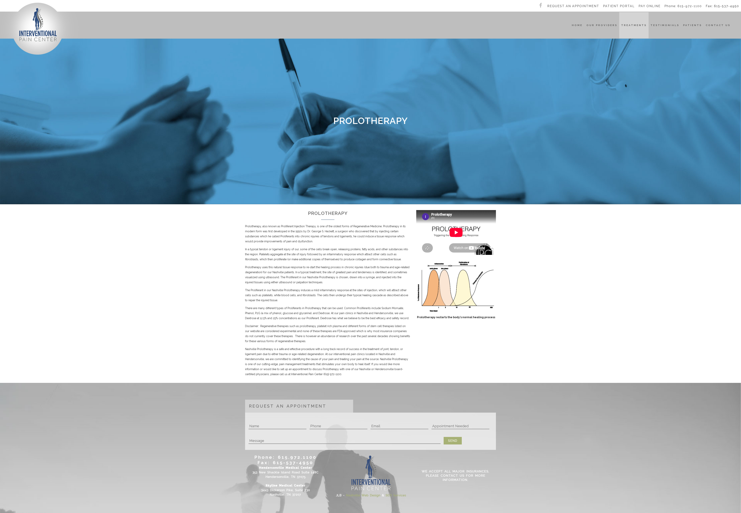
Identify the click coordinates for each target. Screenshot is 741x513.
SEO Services (396, 495)
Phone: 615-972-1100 (683, 6)
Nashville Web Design (363, 495)
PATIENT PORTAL (619, 6)
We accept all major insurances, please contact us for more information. (455, 475)
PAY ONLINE (650, 6)
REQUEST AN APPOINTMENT (573, 6)
